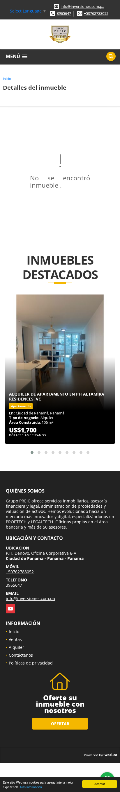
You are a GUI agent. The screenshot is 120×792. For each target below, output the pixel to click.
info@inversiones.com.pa (82, 6)
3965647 (64, 13)
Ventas (15, 639)
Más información (31, 787)
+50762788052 (96, 13)
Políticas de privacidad (31, 663)
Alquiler (16, 647)
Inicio (7, 78)
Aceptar (99, 784)
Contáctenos (21, 655)
